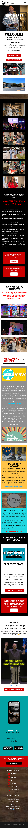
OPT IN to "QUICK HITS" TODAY (14, 763)
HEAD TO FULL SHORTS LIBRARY (14, 689)
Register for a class (15, 590)
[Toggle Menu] (25, 2)
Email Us (14, 786)
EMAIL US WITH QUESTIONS (14, 59)
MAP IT (13, 810)
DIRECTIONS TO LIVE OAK (14, 55)
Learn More (14, 261)
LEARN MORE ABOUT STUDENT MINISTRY (14, 486)
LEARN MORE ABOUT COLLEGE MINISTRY (14, 531)
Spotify (13, 780)
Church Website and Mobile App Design (12, 824)
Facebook (14, 774)
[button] (3, 661)
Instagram (14, 777)
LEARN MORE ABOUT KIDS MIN (14, 403)
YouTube (14, 783)
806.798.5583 (15, 789)
